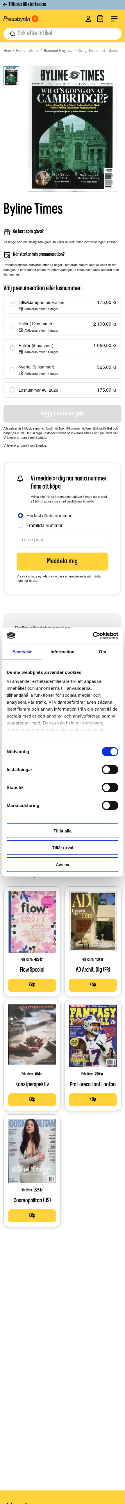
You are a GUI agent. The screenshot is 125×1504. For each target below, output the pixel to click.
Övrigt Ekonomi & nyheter (98, 50)
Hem (7, 50)
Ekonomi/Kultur (27, 50)
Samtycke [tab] (22, 651)
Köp (32, 985)
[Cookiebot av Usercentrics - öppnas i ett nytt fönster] (92, 635)
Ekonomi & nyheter (59, 50)
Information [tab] (62, 651)
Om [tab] (102, 651)
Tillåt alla (62, 830)
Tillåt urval (62, 847)
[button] (88, 19)
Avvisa (62, 864)
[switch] (110, 769)
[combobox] (62, 34)
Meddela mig (62, 561)
